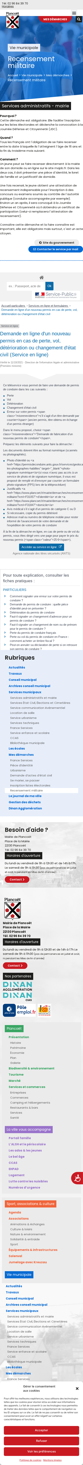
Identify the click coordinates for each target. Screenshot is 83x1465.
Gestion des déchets (25, 802)
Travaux (15, 674)
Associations (19, 1219)
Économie (17, 1053)
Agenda (15, 1212)
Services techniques (24, 723)
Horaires (8, 6)
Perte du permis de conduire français (33, 632)
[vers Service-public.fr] (56, 295)
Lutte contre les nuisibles (28, 1181)
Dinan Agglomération (25, 808)
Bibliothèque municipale (27, 743)
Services (16, 1113)
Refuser (41, 1441)
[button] (77, 1388)
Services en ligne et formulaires (48, 305)
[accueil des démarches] (41, 277)
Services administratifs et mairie (33, 698)
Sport (14, 1244)
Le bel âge (17, 1157)
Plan (13, 1058)
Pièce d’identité (21, 765)
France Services (21, 728)
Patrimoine (18, 1048)
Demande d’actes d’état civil (31, 775)
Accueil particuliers (13, 305)
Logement (17, 1175)
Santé (14, 1118)
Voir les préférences (41, 1451)
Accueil (13, 75)
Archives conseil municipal (29, 686)
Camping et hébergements (30, 1103)
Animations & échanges (27, 1224)
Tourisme (16, 1075)
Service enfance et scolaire (30, 733)
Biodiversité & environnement (31, 1068)
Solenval (15, 1256)
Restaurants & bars (24, 1108)
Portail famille (20, 1138)
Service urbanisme (23, 718)
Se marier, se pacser (25, 780)
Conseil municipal (23, 680)
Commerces (19, 1098)
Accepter (41, 1430)
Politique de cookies (30, 1460)
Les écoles (17, 748)
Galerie (15, 1063)
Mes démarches (57, 75)
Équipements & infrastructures (33, 1250)
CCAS (14, 738)
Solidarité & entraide (25, 1239)
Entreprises (18, 1092)
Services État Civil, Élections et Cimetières (40, 703)
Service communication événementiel (37, 708)
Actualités (17, 667)
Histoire (15, 1043)
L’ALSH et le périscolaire (27, 1144)
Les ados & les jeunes (25, 1150)
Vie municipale (32, 75)
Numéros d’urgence (24, 1187)
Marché (15, 1081)
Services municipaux (25, 692)
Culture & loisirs (21, 1229)
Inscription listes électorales (30, 785)
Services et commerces (27, 1087)
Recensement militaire (26, 790)
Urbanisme (18, 770)
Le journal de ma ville (25, 796)
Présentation (19, 1037)
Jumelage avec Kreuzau (28, 1262)
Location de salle (22, 713)
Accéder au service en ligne (40, 547)
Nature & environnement (28, 1234)
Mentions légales (52, 1460)
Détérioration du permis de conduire (32, 612)
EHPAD (14, 1169)
